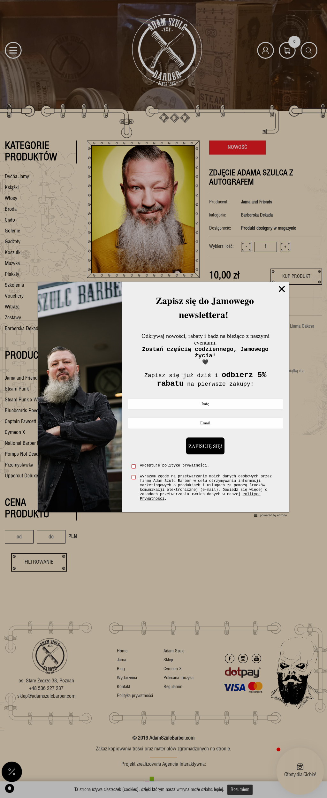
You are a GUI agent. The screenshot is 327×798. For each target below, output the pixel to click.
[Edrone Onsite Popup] (163, 399)
